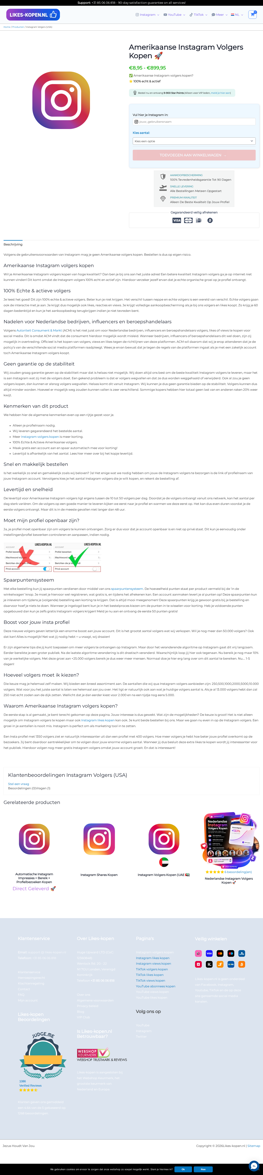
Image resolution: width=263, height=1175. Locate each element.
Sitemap (253, 1146)
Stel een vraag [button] (18, 784)
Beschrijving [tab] (13, 244)
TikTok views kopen (150, 980)
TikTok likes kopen (150, 975)
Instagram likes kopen (98, 720)
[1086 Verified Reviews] (43, 1090)
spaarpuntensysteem (127, 589)
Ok (183, 1169)
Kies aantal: (141, 133)
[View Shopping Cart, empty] (252, 14)
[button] (157, 14)
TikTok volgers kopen (152, 969)
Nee (203, 1169)
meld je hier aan (220, 92)
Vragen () (43, 788)
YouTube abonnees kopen (155, 986)
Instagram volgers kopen (40, 436)
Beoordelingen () (22, 788)
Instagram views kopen (153, 963)
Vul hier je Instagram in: (150, 115)
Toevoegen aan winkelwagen (190, 155)
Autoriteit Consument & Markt (39, 330)
